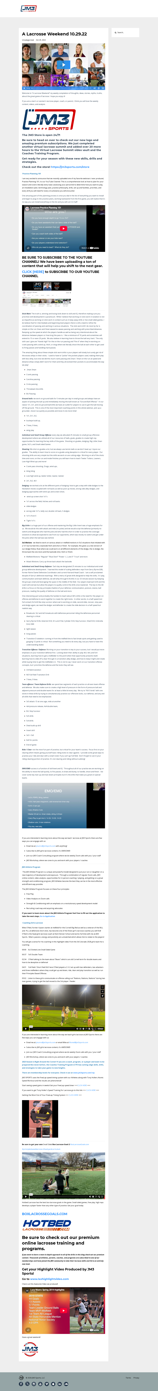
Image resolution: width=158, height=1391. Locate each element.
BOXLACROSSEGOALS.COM (44, 1214)
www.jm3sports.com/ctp (84, 1073)
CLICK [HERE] (33, 272)
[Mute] (94, 88)
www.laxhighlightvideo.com (49, 1279)
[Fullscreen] (103, 88)
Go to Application (47, 916)
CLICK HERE (82, 1085)
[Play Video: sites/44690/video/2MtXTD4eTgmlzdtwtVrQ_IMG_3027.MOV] (63, 64)
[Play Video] (24, 88)
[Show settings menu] (99, 88)
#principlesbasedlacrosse (32, 1149)
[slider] (61, 88)
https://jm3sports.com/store (70, 166)
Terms (128, 1378)
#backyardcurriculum (51, 1149)
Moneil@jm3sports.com (78, 1042)
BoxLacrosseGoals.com (79, 1144)
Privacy (136, 1378)
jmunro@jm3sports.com (45, 846)
